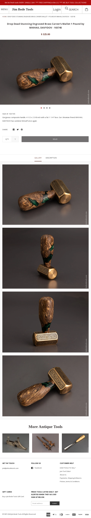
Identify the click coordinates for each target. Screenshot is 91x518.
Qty (7, 139)
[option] (45, 72)
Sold (55, 139)
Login (57, 9)
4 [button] (49, 107)
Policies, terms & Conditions (70, 481)
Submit (54, 503)
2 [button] (44, 107)
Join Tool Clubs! (65, 471)
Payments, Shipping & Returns (71, 478)
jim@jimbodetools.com (10, 468)
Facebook (38, 468)
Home (4, 17)
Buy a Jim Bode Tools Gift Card (13, 496)
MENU (4, 9)
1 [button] (41, 107)
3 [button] (46, 107)
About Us (63, 475)
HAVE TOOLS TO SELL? (67, 468)
